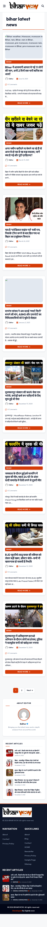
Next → (30, 690)
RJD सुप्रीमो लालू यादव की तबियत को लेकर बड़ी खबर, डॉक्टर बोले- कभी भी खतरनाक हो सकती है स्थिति (23, 558)
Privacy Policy (8, 844)
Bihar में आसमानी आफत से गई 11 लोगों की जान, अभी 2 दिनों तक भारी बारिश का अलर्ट (24, 70)
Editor (11, 79)
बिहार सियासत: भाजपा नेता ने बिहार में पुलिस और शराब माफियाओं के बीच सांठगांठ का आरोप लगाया (28, 792)
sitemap (28, 864)
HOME (27, 847)
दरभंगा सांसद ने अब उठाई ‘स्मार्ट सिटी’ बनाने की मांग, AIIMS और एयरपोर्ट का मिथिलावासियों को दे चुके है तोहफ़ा (23, 314)
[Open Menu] (4, 6)
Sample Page (30, 860)
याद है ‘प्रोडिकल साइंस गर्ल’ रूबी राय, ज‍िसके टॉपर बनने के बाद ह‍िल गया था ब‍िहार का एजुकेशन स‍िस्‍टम (22, 233)
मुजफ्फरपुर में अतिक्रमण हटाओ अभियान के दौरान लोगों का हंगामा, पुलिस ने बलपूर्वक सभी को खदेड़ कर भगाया (23, 639)
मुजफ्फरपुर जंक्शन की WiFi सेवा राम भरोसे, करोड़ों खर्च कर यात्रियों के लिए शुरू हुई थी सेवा (23, 395)
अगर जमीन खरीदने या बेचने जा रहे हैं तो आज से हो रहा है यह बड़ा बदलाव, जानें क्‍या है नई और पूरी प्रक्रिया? (23, 152)
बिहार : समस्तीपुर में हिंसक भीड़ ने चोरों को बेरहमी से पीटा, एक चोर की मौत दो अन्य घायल (27, 761)
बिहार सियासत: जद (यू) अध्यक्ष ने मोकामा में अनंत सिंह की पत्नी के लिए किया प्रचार (27, 781)
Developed (17, 911)
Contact (6, 839)
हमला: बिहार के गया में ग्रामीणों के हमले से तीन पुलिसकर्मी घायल (27, 896)
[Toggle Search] (42, 6)
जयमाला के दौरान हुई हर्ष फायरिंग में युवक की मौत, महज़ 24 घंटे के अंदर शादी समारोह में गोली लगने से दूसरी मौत (23, 477)
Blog (26, 839)
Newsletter (29, 851)
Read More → (24, 103)
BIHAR (9, 62)
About (5, 834)
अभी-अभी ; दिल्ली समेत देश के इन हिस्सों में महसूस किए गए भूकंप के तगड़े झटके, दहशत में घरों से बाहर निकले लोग (28, 753)
